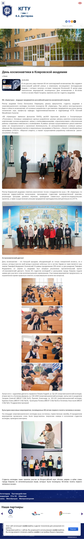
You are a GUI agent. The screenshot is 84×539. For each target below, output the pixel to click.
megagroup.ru (72, 537)
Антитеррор (5, 494)
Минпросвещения (26, 499)
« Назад (4, 76)
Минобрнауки (12, 499)
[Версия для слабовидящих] (80, 3)
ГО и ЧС (14, 496)
